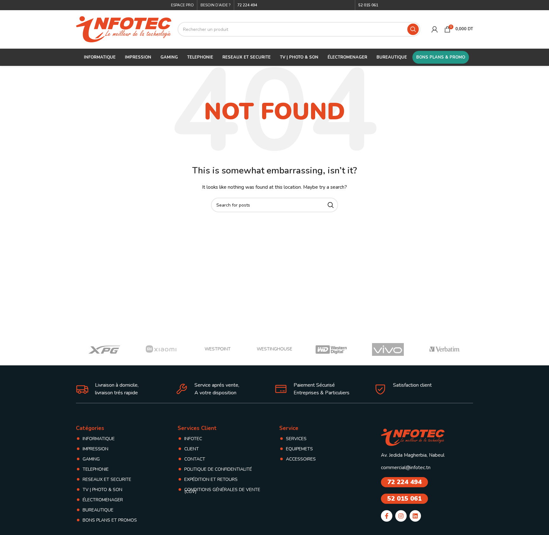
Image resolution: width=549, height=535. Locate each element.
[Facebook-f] (386, 516)
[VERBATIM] (444, 349)
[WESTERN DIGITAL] (331, 349)
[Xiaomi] (161, 349)
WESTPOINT (218, 349)
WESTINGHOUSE (274, 349)
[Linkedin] (415, 516)
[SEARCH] (413, 29)
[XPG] (104, 349)
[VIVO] (388, 349)
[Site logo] (123, 29)
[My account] (434, 29)
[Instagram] (401, 516)
